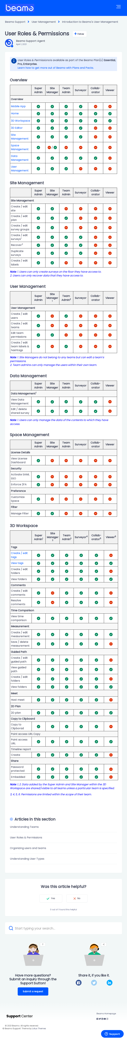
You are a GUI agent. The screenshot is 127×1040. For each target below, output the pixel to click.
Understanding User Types (27, 859)
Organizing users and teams (28, 848)
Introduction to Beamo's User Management (90, 22)
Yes (53, 898)
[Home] (19, 8)
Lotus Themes (39, 1028)
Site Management (20, 137)
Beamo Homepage (106, 1013)
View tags (17, 563)
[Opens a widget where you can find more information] (112, 1034)
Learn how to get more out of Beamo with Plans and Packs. (56, 68)
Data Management (20, 158)
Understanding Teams (24, 827)
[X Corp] (94, 983)
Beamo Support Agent (30, 41)
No (78, 898)
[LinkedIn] (109, 983)
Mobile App (18, 106)
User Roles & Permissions (26, 837)
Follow (81, 34)
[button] (118, 6)
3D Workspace (20, 121)
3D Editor (17, 128)
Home (15, 113)
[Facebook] (79, 983)
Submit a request (33, 991)
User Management (44, 22)
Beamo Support (15, 22)
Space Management (20, 147)
